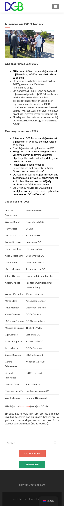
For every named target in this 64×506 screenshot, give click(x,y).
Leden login (32, 464)
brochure (24, 406)
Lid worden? (32, 453)
